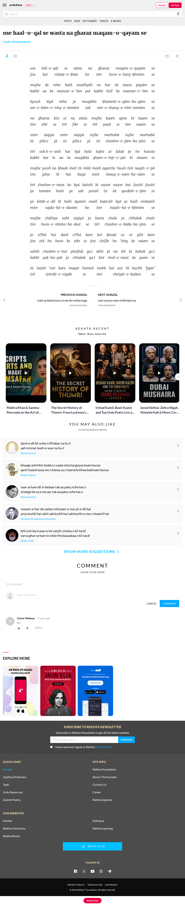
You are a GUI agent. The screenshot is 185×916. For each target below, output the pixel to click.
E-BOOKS (116, 21)
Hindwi (7, 820)
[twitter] (84, 871)
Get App (175, 5)
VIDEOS (104, 21)
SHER (77, 21)
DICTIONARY (90, 21)
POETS (68, 21)
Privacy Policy (104, 747)
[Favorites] (167, 56)
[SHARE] (177, 56)
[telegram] (109, 871)
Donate (162, 5)
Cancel (152, 603)
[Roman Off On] (7, 56)
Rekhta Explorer (102, 799)
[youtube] (92, 871)
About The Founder (104, 777)
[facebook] (75, 871)
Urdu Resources (13, 792)
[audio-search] (178, 14)
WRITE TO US (96, 846)
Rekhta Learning (102, 828)
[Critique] (15, 56)
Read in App (92, 900)
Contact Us (99, 784)
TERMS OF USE (94, 884)
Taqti (6, 784)
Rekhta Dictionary (14, 828)
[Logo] (16, 5)
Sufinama (98, 820)
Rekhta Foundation (104, 769)
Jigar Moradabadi (17, 42)
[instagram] (101, 871)
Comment (169, 603)
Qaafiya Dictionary (14, 777)
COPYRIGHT (111, 884)
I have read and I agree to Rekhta (84, 747)
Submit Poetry (12, 799)
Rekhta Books (11, 836)
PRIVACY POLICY (76, 884)
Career (96, 792)
